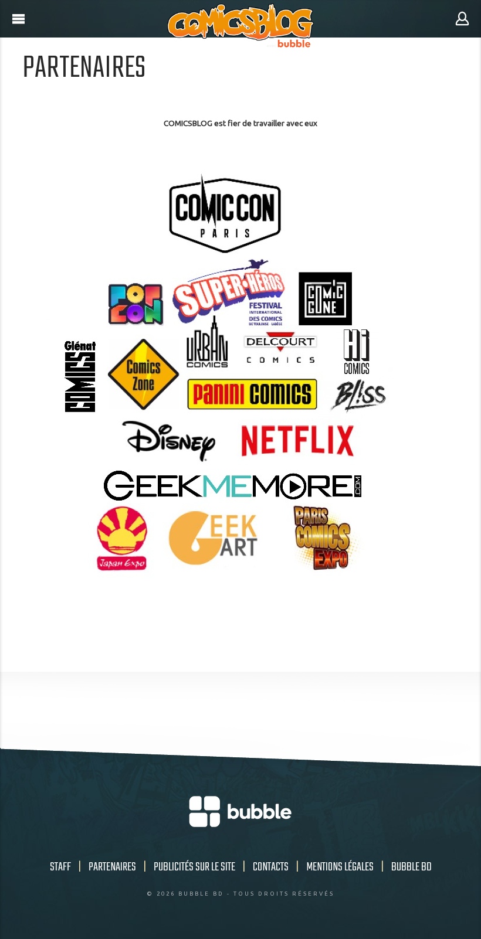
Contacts (271, 867)
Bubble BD (411, 867)
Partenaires (112, 867)
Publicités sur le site (194, 867)
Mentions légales (340, 867)
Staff (60, 867)
